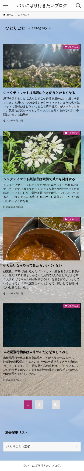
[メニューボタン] (5, 5)
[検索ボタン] (78, 5)
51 (56, 404)
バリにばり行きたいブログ (42, 5)
